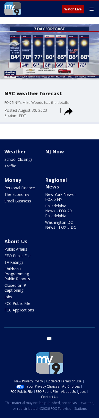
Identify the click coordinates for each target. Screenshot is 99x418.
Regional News (56, 183)
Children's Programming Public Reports (17, 273)
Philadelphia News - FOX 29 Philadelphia (58, 210)
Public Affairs (15, 249)
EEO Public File (17, 255)
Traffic (10, 165)
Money (12, 180)
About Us (15, 241)
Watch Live (73, 9)
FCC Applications (19, 310)
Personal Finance (19, 187)
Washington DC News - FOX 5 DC (60, 225)
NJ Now (54, 151)
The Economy (16, 194)
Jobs (8, 296)
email (49, 338)
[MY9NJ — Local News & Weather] (12, 8)
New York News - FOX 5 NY (60, 197)
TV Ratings (13, 262)
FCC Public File (17, 303)
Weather (15, 151)
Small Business (17, 201)
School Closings (18, 159)
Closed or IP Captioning (15, 288)
